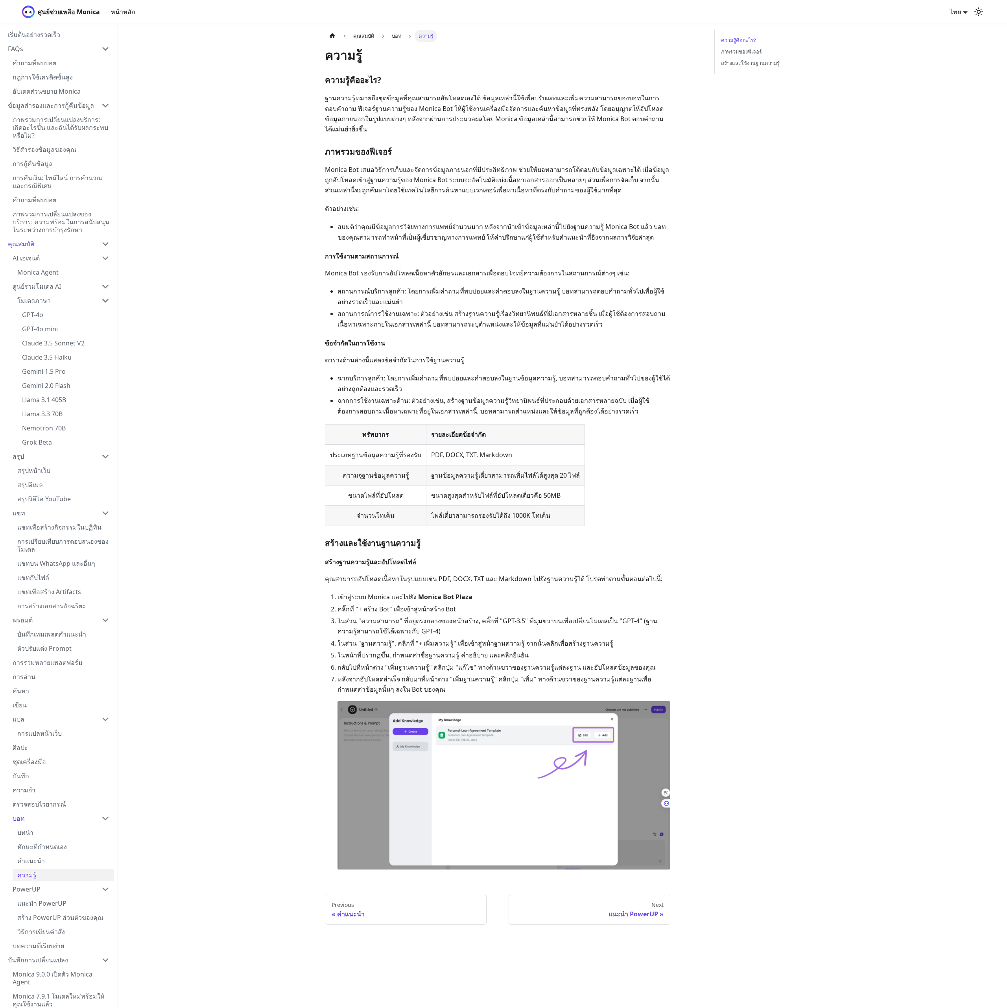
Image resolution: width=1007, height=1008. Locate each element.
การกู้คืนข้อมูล (33, 163)
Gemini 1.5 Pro (44, 371)
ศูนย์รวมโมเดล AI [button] (37, 286)
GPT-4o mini (40, 329)
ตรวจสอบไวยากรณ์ (39, 804)
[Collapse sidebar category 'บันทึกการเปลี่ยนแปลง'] (105, 960)
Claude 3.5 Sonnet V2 (53, 343)
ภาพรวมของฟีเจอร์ (741, 51)
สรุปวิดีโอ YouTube (44, 499)
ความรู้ (27, 875)
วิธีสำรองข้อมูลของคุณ (44, 149)
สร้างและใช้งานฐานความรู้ (750, 62)
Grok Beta (37, 442)
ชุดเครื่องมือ (29, 761)
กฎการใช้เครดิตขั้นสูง (43, 77)
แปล (18, 719)
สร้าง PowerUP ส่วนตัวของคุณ (60, 917)
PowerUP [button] (27, 889)
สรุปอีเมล (30, 484)
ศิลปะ (20, 747)
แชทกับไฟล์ (33, 577)
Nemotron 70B (44, 428)
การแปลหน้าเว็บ (39, 733)
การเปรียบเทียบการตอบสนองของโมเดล (63, 545)
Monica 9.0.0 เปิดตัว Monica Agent (52, 978)
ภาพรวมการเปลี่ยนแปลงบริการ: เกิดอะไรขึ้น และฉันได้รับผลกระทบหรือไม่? (60, 127)
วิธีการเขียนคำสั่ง (41, 931)
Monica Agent (38, 272)
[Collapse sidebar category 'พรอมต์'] (105, 620)
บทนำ (25, 832)
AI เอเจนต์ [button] (26, 258)
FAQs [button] (15, 48)
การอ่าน (24, 676)
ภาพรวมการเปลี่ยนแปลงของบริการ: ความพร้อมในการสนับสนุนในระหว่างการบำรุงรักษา (61, 222)
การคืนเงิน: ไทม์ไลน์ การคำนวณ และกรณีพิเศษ (57, 182)
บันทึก (21, 776)
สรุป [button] (18, 456)
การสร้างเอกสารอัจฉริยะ (51, 606)
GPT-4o (32, 314)
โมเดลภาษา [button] (34, 300)
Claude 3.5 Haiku (47, 357)
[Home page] (332, 36)
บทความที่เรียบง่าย (38, 946)
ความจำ (24, 790)
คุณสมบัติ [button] (21, 244)
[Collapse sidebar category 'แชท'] (105, 513)
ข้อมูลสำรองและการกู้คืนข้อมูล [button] (51, 105)
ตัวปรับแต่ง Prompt (44, 648)
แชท (19, 513)
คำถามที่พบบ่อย (34, 63)
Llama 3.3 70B (42, 414)
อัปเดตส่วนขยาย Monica (47, 91)
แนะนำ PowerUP (41, 903)
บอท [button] (19, 818)
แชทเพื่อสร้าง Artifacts (49, 591)
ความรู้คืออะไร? (738, 40)
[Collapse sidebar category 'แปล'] (105, 719)
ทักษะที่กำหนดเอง (42, 846)
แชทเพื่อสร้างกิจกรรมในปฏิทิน (59, 527)
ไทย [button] (955, 11)
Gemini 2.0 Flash (46, 385)
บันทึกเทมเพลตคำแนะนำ (51, 634)
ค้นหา (21, 691)
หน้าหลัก (123, 11)
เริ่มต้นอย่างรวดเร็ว (34, 34)
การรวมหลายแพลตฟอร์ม (48, 662)
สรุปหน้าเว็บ (33, 470)
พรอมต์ (23, 620)
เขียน (20, 705)
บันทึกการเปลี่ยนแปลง (38, 960)
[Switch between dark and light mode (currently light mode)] (978, 12)
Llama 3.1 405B (44, 399)
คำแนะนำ (31, 861)
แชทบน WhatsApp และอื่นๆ (56, 563)
